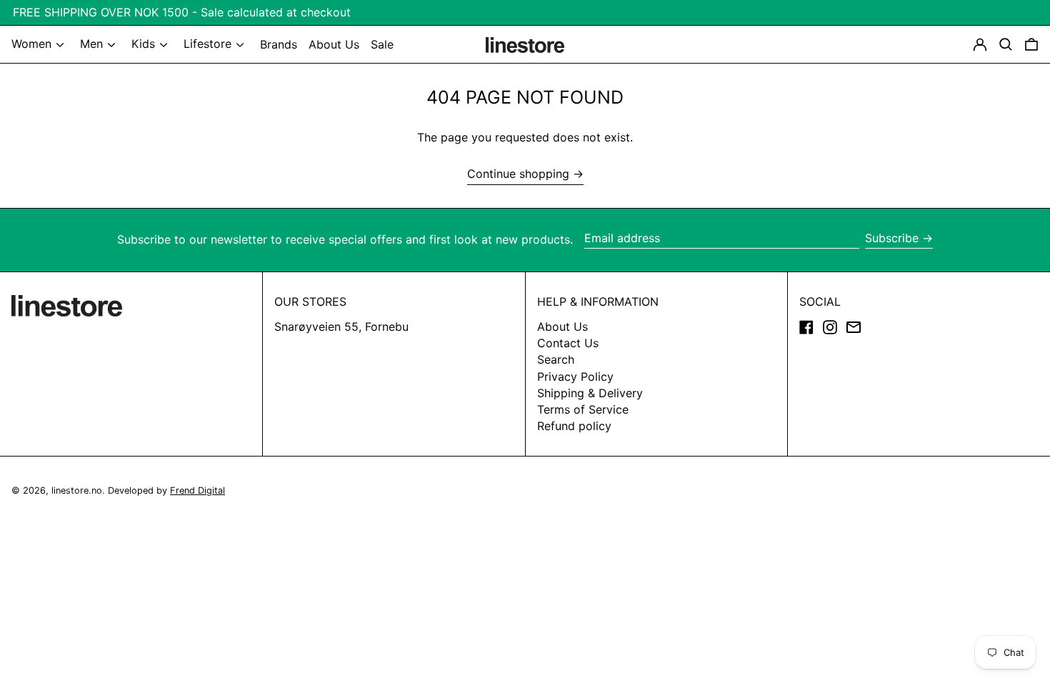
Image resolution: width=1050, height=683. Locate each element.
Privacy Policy (575, 376)
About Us (562, 326)
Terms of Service (583, 409)
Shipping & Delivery (590, 393)
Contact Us (568, 343)
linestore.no (76, 490)
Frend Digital (197, 490)
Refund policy (574, 426)
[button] (1031, 44)
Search (555, 359)
